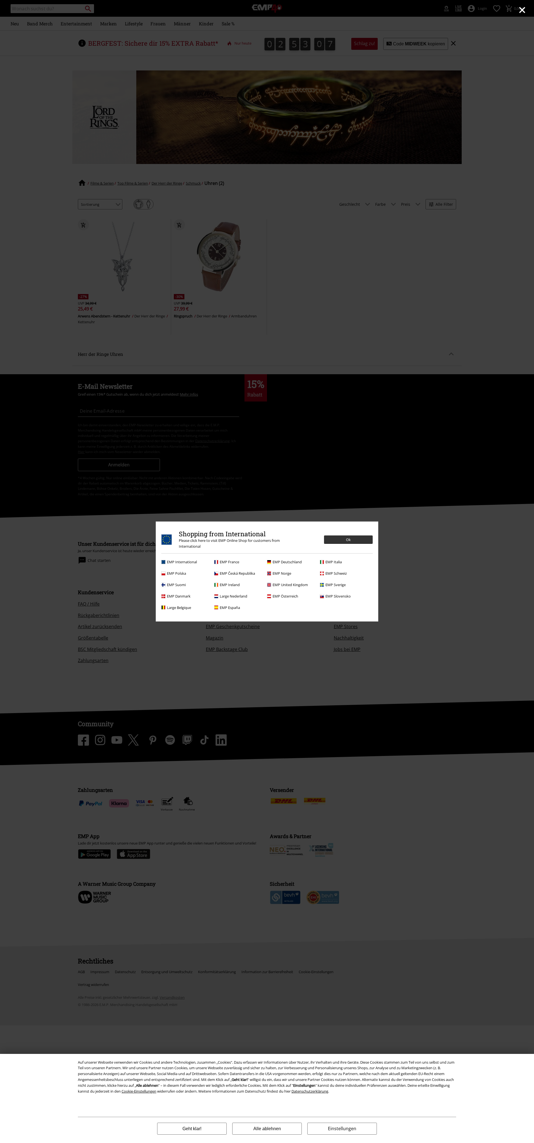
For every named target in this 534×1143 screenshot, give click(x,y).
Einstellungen (342, 1128)
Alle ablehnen (267, 1128)
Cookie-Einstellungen (139, 1091)
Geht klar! (191, 1128)
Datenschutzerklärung (309, 1091)
